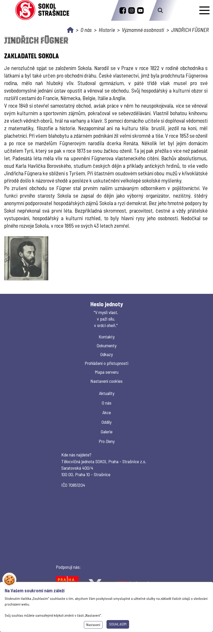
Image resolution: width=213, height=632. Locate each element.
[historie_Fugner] (26, 258)
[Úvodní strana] (70, 30)
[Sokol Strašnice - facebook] (122, 10)
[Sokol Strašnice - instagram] (131, 10)
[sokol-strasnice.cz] (42, 10)
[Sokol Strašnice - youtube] (140, 10)
